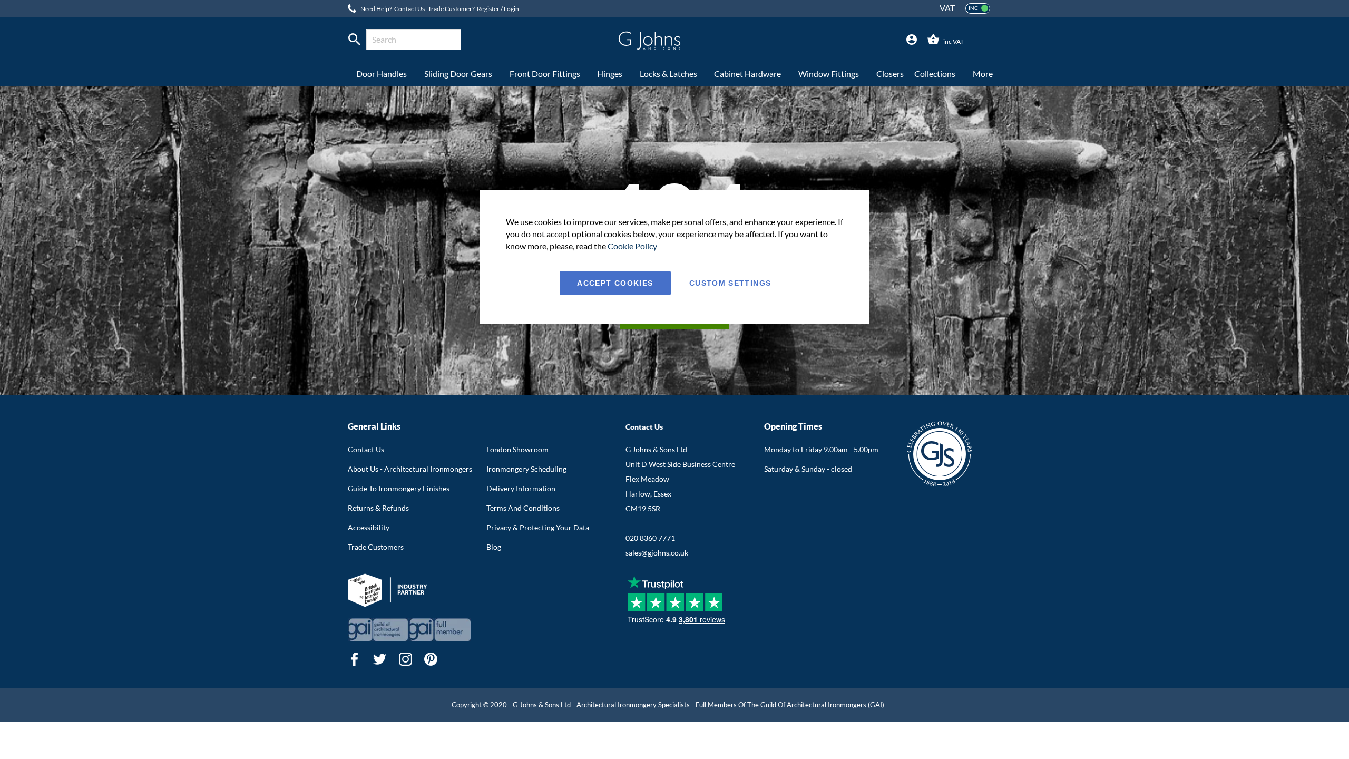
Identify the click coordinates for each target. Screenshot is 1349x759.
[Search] (354, 39)
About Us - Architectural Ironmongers (410, 468)
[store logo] (649, 40)
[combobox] (413, 39)
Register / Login (498, 9)
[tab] (911, 40)
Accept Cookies (615, 283)
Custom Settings (730, 283)
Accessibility (368, 527)
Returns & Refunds (378, 507)
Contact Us (409, 9)
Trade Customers (376, 546)
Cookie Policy (632, 246)
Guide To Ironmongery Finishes (398, 488)
